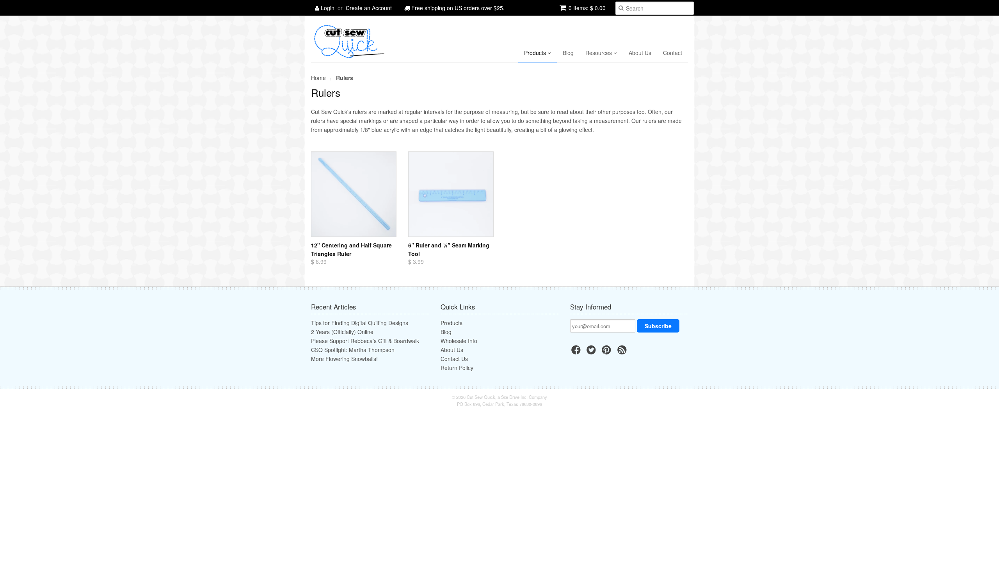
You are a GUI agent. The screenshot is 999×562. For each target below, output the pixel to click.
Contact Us (454, 359)
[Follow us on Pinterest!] (607, 352)
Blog (568, 53)
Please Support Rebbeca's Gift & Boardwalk (365, 341)
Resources (599, 53)
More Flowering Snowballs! (344, 359)
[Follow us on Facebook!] (577, 352)
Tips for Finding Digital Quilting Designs (359, 323)
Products (535, 53)
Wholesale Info (459, 341)
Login (327, 8)
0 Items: (587, 8)
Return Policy (457, 368)
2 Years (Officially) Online (342, 332)
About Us (640, 53)
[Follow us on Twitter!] (592, 352)
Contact (672, 53)
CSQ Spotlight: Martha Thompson (353, 350)
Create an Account (369, 8)
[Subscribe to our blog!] (623, 352)
